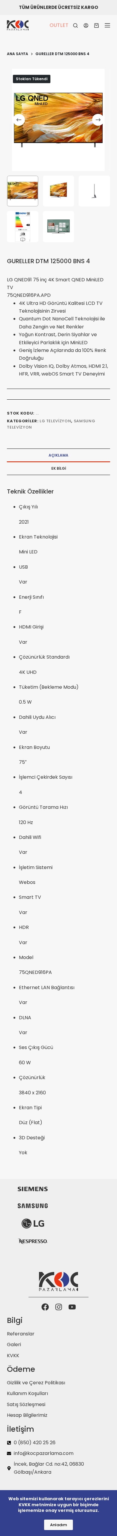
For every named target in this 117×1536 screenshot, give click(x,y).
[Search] (75, 25)
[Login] (86, 25)
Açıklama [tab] (58, 455)
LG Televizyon (55, 421)
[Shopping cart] (96, 25)
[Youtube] (72, 1307)
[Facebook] (45, 1307)
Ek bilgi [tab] (58, 468)
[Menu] (107, 25)
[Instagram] (58, 1307)
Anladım (58, 1525)
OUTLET (59, 25)
